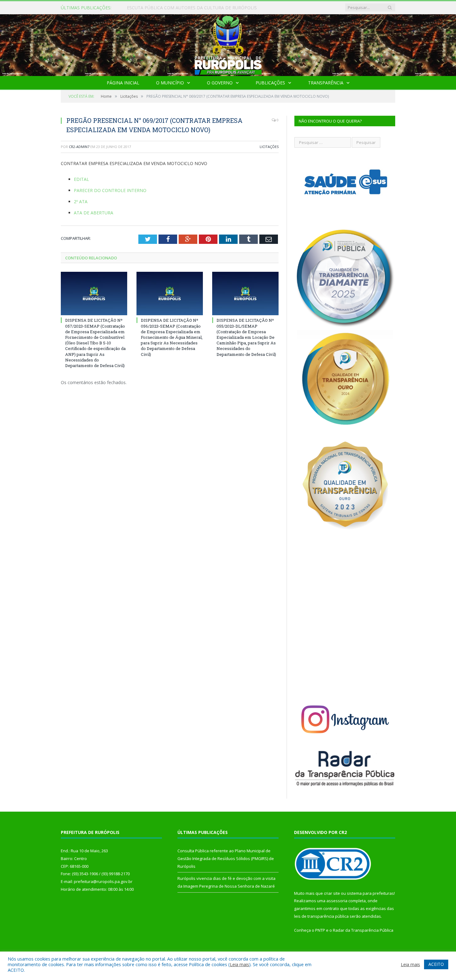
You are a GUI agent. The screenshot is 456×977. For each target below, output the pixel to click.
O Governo (220, 83)
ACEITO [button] (436, 964)
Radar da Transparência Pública (363, 930)
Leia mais (239, 964)
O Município (170, 83)
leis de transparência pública (321, 916)
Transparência (325, 83)
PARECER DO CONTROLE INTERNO (110, 190)
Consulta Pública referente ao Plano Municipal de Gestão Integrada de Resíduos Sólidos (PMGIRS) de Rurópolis (198, 8)
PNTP (320, 930)
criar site (332, 893)
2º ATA (80, 201)
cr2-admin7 (79, 146)
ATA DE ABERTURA (93, 213)
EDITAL (81, 179)
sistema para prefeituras (370, 893)
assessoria (336, 900)
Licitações (269, 146)
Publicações (270, 83)
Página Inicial (123, 83)
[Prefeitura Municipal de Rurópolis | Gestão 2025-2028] (228, 44)
